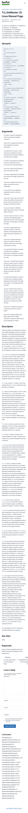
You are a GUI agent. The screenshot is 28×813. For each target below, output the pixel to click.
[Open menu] (24, 3)
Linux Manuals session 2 (9, 764)
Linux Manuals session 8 (9, 776)
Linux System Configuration (9, 780)
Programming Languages (9, 785)
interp (17, 630)
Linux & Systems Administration (10, 758)
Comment (7, 676)
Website (6, 715)
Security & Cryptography (8, 789)
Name (6, 700)
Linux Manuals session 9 (9, 778)
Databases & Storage (7, 746)
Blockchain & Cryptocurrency (10, 742)
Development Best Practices (9, 751)
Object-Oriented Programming (10, 782)
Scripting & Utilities (7, 787)
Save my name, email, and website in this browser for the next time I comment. (14, 720)
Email (6, 707)
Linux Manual (6, 19)
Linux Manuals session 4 (9, 769)
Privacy (20, 808)
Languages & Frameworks (9, 755)
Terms (15, 808)
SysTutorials (9, 808)
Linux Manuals (5, 9)
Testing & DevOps (7, 796)
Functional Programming (9, 753)
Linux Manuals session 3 (16, 9)
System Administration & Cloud (10, 791)
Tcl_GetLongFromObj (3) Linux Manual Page (9, 661)
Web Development (7, 798)
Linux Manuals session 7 (9, 773)
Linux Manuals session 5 (9, 771)
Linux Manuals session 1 (9, 762)
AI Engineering (6, 737)
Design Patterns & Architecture (10, 749)
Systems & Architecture (8, 794)
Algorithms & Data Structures (10, 740)
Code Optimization (7, 744)
